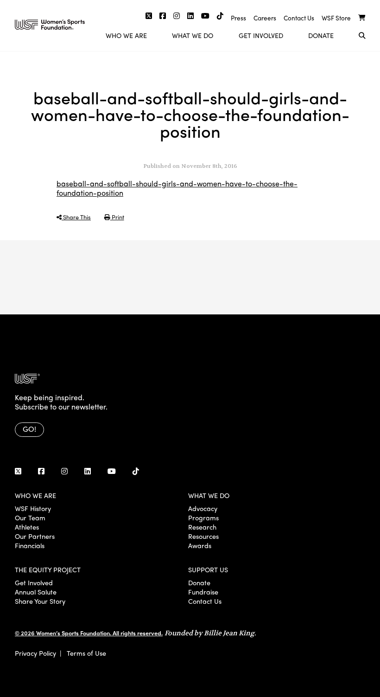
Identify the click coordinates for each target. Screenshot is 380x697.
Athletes (27, 526)
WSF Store (336, 17)
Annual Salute (36, 591)
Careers (264, 17)
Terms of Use (86, 653)
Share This (76, 216)
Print (117, 216)
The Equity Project (48, 569)
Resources (203, 536)
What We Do (192, 35)
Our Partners (35, 536)
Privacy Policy (35, 653)
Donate (321, 35)
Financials (29, 545)
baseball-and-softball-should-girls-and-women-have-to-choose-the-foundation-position (177, 188)
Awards (199, 545)
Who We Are (126, 35)
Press (238, 17)
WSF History (33, 508)
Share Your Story (40, 601)
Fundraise (203, 591)
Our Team (30, 517)
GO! (29, 428)
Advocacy (202, 508)
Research (202, 526)
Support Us (208, 569)
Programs (203, 517)
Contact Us (299, 17)
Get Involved (261, 35)
